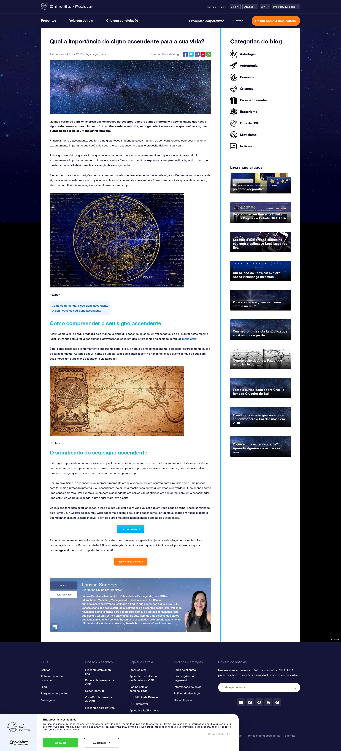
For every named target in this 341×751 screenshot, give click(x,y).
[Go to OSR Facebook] (259, 702)
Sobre (223, 6)
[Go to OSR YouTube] (268, 702)
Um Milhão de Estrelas (143, 697)
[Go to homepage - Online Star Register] (67, 6)
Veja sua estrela (81, 20)
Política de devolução (187, 693)
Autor (63, 585)
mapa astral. (190, 338)
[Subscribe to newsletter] (295, 687)
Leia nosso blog (129, 529)
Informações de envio (187, 686)
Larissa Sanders (99, 585)
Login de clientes (185, 669)
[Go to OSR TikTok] (250, 702)
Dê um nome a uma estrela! (276, 21)
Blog (233, 6)
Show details (216, 734)
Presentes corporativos (206, 21)
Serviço (211, 6)
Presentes (48, 20)
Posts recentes (63, 594)
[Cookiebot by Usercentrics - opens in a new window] (18, 743)
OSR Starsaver (138, 703)
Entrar (238, 21)
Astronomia (57, 54)
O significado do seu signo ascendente (76, 310)
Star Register (137, 669)
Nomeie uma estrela (129, 561)
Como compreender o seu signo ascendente (80, 305)
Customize (99, 742)
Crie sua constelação (122, 20)
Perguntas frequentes (54, 693)
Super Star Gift (94, 690)
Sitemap (290, 735)
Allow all (60, 742)
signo (95, 54)
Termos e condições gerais (263, 735)
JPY (263, 6)
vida (103, 54)
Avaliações (48, 700)
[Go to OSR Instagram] (241, 702)
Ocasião (248, 6)
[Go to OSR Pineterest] (277, 702)
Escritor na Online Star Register (102, 589)
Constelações (183, 700)
